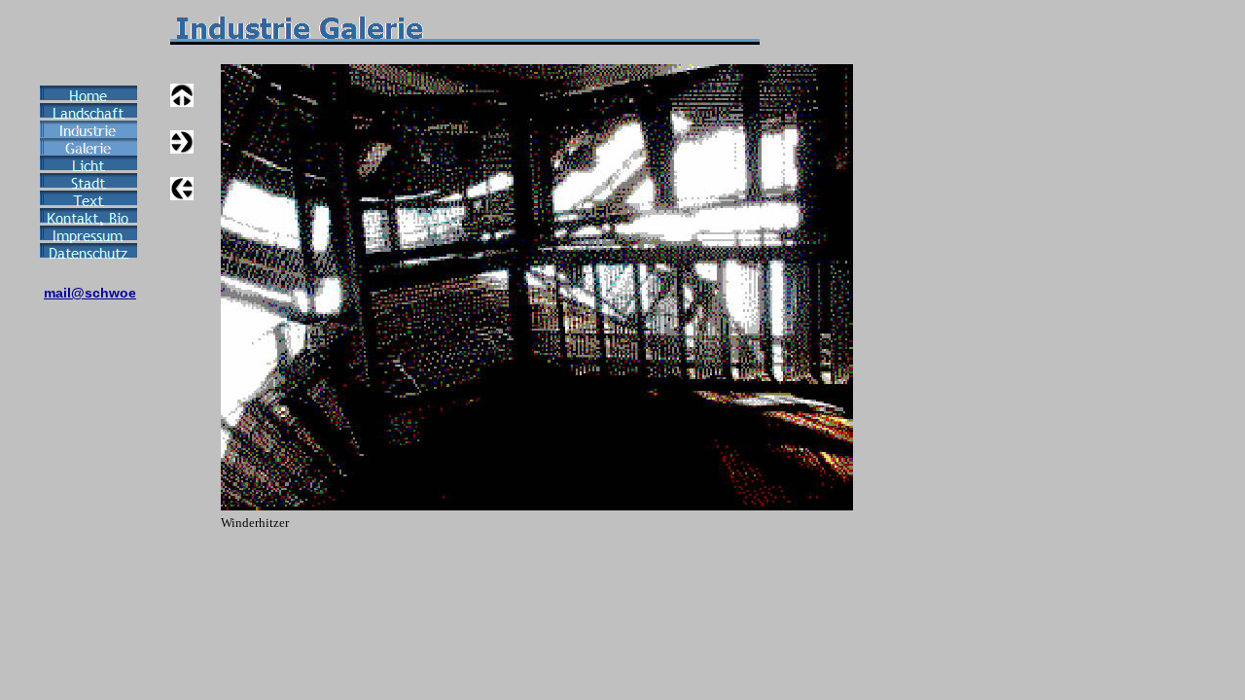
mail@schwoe (90, 292)
